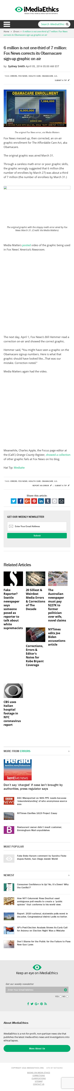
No (64, 996)
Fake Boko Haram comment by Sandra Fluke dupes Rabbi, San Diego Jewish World (41, 857)
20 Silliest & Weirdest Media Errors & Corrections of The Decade (35, 599)
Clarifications (39, 1078)
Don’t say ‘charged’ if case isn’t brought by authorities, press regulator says (33, 787)
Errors (16, 31)
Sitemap (39, 1081)
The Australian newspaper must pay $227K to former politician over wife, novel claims (57, 605)
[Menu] (7, 24)
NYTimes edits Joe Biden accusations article (56, 636)
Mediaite (19, 467)
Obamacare (47, 76)
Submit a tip (61, 80)
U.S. (56, 76)
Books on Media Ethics (38, 1072)
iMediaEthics (37, 9)
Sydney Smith (16, 66)
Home (6, 31)
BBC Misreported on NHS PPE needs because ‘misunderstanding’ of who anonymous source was (42, 801)
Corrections (39, 1075)
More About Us (37, 1048)
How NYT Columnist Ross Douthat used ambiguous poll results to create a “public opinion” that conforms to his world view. (40, 901)
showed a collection (58, 454)
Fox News (22, 76)
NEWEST (9, 875)
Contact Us (38, 1084)
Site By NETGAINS (54, 1068)
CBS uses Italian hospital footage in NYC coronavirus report (12, 713)
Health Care (35, 76)
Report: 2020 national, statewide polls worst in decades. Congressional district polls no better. (42, 915)
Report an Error (41, 485)
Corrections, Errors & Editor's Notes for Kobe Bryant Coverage (35, 655)
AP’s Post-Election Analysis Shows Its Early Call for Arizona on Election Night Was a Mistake (42, 929)
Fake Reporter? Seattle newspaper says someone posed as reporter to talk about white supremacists (13, 609)
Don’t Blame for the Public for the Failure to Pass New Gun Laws (43, 943)
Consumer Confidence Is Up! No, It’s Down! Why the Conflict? (43, 886)
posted (26, 245)
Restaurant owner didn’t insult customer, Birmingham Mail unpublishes (39, 828)
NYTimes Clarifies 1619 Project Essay (37, 813)
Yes (57, 996)
